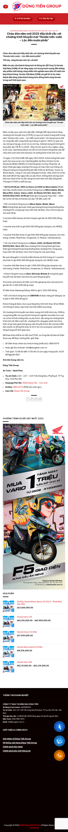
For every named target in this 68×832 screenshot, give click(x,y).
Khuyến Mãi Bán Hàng (18, 31)
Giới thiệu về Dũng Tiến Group (17, 739)
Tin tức (55, 31)
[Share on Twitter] (32, 399)
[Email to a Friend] (36, 399)
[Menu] (5, 7)
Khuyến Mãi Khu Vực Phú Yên (39, 31)
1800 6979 (18, 387)
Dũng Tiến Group (22, 391)
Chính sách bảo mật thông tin (17, 751)
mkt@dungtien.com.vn (16, 722)
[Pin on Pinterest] (40, 399)
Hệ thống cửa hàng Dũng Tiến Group (20, 743)
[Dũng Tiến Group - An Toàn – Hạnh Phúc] (36, 6)
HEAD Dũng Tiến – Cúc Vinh (35, 383)
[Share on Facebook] (28, 399)
